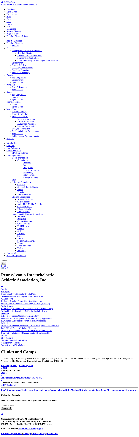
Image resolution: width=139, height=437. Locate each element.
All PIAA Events (8, 385)
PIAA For (15, 5)
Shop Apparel (7, 338)
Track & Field (26, 311)
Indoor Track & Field (10, 304)
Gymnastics (38, 301)
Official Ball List (19, 65)
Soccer (20, 236)
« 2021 (4, 368)
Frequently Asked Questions (29, 55)
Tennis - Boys (14, 311)
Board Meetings (107, 390)
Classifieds (11, 29)
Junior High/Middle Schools (29, 204)
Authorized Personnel (26, 124)
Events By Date (26, 365)
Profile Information (25, 121)
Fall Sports (5, 291)
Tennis (20, 243)
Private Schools (24, 209)
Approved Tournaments (126, 390)
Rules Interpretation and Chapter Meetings (19, 333)
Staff (14, 180)
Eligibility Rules (19, 77)
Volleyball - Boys (39, 311)
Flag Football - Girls (17, 308)
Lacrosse (21, 233)
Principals (11, 85)
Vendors (10, 138)
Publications (12, 14)
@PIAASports (9, 2)
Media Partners (13, 109)
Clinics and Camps (41, 390)
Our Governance (14, 150)
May (18, 378)
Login (3, 266)
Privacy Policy (39, 433)
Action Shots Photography (30, 428)
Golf (19, 231)
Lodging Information (21, 129)
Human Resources (31, 170)
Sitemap (27, 433)
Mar (10, 378)
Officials (4, 323)
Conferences (27, 390)
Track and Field (24, 246)
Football (20, 228)
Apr (14, 378)
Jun (22, 378)
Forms (9, 19)
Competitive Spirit (25, 221)
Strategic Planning (30, 177)
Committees (22, 160)
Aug (28, 378)
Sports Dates (17, 82)
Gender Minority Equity (27, 187)
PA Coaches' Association (11, 321)
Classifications (24, 316)
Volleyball (21, 248)
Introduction (12, 143)
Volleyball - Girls (26, 296)
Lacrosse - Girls (32, 308)
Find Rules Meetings (21, 72)
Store (3, 335)
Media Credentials (20, 116)
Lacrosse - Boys (46, 308)
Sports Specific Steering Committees (27, 214)
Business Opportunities (16, 255)
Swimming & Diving (26, 241)
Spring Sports (7, 306)
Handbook (11, 9)
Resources (5, 5)
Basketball (21, 219)
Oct (35, 378)
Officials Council (24, 206)
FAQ (3, 328)
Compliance (28, 167)
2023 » (4, 373)
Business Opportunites (11, 433)
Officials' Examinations (89, 390)
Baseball (21, 216)
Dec (42, 378)
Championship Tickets (10, 343)
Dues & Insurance (19, 87)
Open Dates (12, 12)
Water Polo (38, 296)
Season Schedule (57, 390)
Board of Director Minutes (18, 36)
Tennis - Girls (13, 296)
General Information (26, 119)
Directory (35, 316)
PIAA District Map (20, 153)
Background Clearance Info (47, 325)
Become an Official (27, 325)
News (9, 24)
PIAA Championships (11, 390)
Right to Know (13, 34)
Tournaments (40, 321)
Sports (4, 289)
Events (9, 26)
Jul (25, 378)
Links (9, 21)
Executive (27, 163)
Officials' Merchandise (42, 330)
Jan (2, 378)
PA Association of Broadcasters (25, 131)
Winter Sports (7, 299)
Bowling (14, 301)
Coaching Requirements (22, 67)
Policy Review (29, 175)
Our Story (11, 145)
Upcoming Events (9, 365)
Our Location (12, 253)
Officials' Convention (10, 330)
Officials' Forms (26, 330)
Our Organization (14, 155)
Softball (20, 238)
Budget (26, 165)
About (23, 5)
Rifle (21, 304)
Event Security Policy (21, 114)
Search (5, 408)
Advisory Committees (21, 182)
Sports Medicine (13, 102)
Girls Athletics (23, 202)
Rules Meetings (72, 390)
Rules (9, 16)
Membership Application (28, 58)
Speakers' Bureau (14, 31)
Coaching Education (20, 70)
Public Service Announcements (25, 136)
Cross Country (23, 224)
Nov (39, 378)
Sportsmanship (18, 63)
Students (10, 92)
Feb (6, 378)
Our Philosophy (13, 148)
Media (20, 189)
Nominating (28, 172)
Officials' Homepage (10, 325)
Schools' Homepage (9, 316)
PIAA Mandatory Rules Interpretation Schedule (37, 60)
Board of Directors (15, 43)
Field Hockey (23, 226)
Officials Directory (28, 328)
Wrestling (21, 250)
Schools (4, 313)
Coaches (10, 48)
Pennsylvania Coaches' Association (27, 50)
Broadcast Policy (19, 111)
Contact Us (32, 5)
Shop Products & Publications (14, 340)
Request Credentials (25, 126)
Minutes (15, 46)
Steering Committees (21, 197)
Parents (10, 75)
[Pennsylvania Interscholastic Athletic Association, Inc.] (4, 268)
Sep (32, 378)
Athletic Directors (14, 41)
